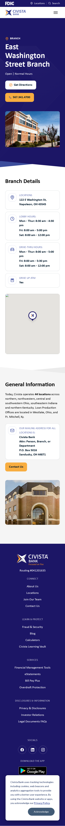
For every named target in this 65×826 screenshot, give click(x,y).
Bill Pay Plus (32, 680)
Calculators (32, 640)
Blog (32, 633)
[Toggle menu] (55, 12)
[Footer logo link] (32, 559)
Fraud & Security (32, 627)
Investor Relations (32, 715)
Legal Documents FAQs (32, 721)
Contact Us (16, 467)
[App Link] (33, 774)
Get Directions (23, 85)
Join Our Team (32, 599)
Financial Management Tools (32, 667)
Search (55, 3)
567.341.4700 (21, 97)
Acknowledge (41, 811)
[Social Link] (22, 750)
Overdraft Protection (32, 687)
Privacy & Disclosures (32, 708)
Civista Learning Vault (32, 646)
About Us (32, 586)
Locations (39, 3)
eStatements (33, 674)
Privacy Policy (42, 803)
